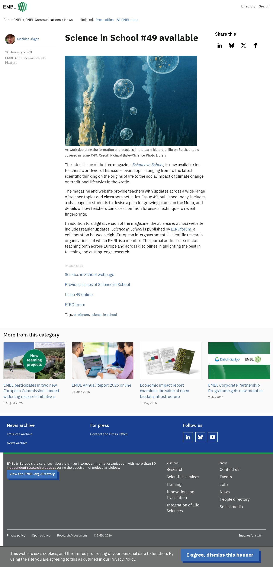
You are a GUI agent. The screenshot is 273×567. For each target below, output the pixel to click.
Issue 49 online (79, 295)
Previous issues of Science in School (97, 285)
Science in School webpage (89, 275)
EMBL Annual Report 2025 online (101, 385)
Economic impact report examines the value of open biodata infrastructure (164, 391)
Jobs (224, 485)
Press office (105, 20)
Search (264, 6)
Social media (231, 507)
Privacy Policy (122, 559)
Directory (248, 6)
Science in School (147, 165)
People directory (235, 499)
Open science (41, 535)
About (223, 463)
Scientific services (183, 477)
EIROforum (181, 229)
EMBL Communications (43, 20)
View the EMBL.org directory (32, 474)
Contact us (229, 470)
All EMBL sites (127, 20)
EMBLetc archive (19, 434)
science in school (104, 315)
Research (175, 470)
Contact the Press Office (109, 434)
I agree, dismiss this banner (220, 555)
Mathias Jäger (28, 39)
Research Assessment (72, 535)
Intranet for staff (250, 535)
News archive (17, 443)
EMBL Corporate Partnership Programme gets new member (235, 388)
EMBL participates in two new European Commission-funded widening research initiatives (31, 391)
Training (174, 485)
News (68, 20)
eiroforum (81, 315)
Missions (173, 463)
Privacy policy (16, 535)
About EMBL (12, 20)
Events (226, 477)
